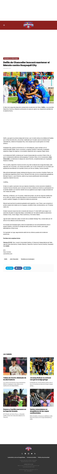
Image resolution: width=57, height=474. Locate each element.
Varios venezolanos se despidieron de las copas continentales (39, 411)
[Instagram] (28, 453)
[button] (4, 25)
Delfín (5, 259)
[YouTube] (32, 453)
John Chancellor (14, 259)
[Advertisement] (28, 10)
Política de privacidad (43, 457)
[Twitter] (22, 453)
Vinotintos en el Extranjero (11, 58)
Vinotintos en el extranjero (27, 259)
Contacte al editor (31, 457)
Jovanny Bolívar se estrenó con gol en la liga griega (40, 379)
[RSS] (35, 453)
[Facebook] (25, 453)
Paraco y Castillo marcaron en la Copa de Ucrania (14, 410)
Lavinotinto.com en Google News (16, 457)
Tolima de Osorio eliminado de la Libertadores (14, 379)
